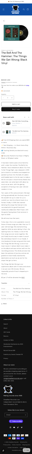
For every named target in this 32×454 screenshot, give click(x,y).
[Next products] (29, 117)
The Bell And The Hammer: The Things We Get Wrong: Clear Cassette (20, 131)
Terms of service (16, 444)
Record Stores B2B (9, 350)
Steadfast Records (14, 442)
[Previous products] (25, 117)
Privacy (6, 358)
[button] (4, 9)
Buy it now (16, 109)
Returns (6, 336)
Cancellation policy (17, 450)
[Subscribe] (25, 415)
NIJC (23, 277)
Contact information (13, 447)
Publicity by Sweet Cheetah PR (13, 354)
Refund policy (23, 442)
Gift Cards (7, 332)
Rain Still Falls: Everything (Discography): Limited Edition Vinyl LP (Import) (20, 121)
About (5, 328)
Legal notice (23, 447)
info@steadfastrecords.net (13, 378)
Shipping (3, 82)
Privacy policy (7, 444)
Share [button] (5, 303)
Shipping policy (26, 444)
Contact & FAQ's (9, 340)
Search (6, 324)
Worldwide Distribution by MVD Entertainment (13, 345)
